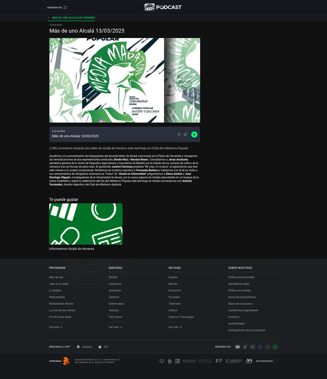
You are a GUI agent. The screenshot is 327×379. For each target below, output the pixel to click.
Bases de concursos (240, 303)
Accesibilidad (236, 323)
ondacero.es (54, 7)
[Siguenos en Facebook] (260, 347)
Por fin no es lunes (60, 317)
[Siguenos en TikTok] (245, 347)
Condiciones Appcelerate (243, 310)
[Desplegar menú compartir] (178, 134)
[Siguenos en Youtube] (237, 347)
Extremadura (116, 303)
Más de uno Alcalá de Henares (73, 17)
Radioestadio (57, 297)
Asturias (114, 310)
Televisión (175, 303)
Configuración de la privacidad (246, 330)
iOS (105, 346)
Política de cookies (239, 290)
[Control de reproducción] (194, 134)
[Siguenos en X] (267, 347)
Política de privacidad (241, 277)
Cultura (173, 310)
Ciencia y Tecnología (181, 317)
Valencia (114, 297)
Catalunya (115, 283)
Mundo (173, 283)
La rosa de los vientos (62, 310)
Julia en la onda (58, 283)
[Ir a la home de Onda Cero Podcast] (163, 7)
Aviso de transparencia (242, 297)
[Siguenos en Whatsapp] (275, 347)
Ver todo (54, 327)
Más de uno (56, 277)
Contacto (233, 317)
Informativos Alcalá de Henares (71, 248)
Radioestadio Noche (61, 303)
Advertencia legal (238, 283)
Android (87, 346)
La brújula (55, 290)
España (173, 277)
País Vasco (115, 317)
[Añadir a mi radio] (185, 134)
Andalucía (115, 290)
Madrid (113, 277)
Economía (175, 290)
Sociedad (174, 297)
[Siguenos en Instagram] (252, 347)
